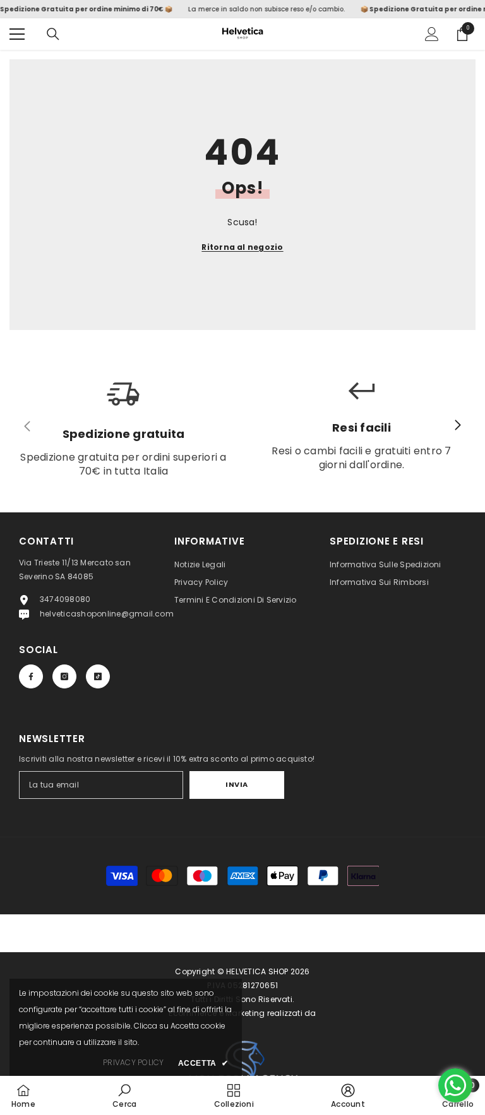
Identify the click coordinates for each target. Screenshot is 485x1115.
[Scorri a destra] (457, 426)
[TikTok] (98, 676)
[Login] (432, 34)
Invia (236, 784)
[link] (124, 1095)
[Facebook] (31, 676)
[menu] (17, 34)
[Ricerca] (53, 34)
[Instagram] (64, 676)
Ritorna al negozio (242, 247)
